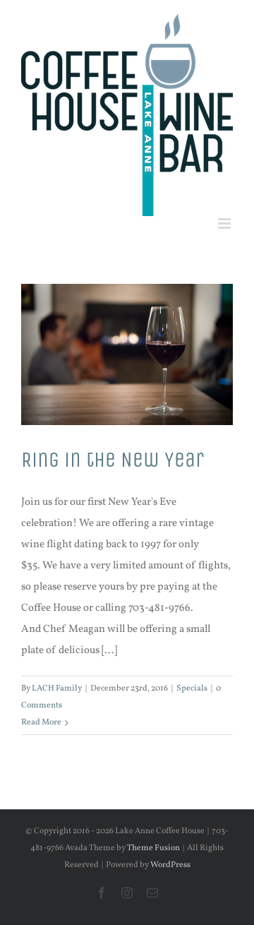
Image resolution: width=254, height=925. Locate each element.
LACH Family (57, 688)
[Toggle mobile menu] (225, 223)
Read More (41, 722)
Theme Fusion (153, 848)
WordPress (170, 865)
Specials (191, 688)
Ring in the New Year (112, 459)
